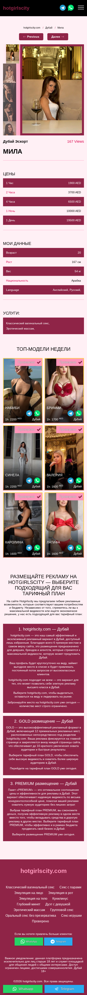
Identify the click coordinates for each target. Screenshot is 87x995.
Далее (55, 36)
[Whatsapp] (71, 8)
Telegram (61, 941)
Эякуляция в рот (60, 893)
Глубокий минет (28, 904)
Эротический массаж (29, 910)
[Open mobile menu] (81, 8)
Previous (33, 36)
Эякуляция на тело (33, 898)
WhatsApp (31, 941)
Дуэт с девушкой (57, 904)
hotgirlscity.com (31, 27)
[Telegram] (63, 8)
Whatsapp (26, 989)
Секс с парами (70, 887)
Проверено (40, 921)
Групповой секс (61, 910)
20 (79, 252)
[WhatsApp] (37, 413)
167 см (76, 262)
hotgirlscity (16, 8)
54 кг (78, 271)
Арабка (76, 280)
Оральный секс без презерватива (30, 915)
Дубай (48, 27)
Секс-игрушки (71, 915)
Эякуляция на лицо (28, 893)
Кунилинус (60, 898)
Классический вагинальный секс (30, 887)
